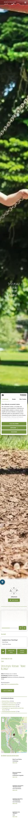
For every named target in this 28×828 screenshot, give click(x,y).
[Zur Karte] (3, 651)
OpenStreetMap (24, 752)
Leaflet (18, 752)
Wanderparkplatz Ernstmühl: (9, 711)
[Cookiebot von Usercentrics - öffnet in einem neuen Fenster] (20, 395)
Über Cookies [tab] (22, 399)
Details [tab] (14, 399)
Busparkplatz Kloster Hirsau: (8, 706)
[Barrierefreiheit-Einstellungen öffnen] (2, 582)
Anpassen (13, 427)
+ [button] (3, 719)
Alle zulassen (14, 423)
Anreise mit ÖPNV (11, 651)
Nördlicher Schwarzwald (10, 2)
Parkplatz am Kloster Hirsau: (8, 704)
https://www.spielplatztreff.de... (11, 684)
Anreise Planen (22, 651)
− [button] (3, 721)
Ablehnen (14, 432)
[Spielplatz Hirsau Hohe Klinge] (14, 617)
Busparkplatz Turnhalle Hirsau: (9, 703)
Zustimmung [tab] (5, 399)
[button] (20, 628)
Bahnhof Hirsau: (6, 701)
